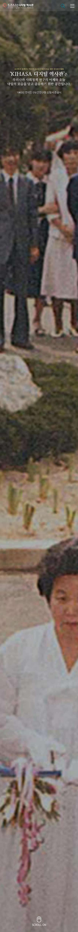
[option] (39, 466)
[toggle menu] (72, 5)
